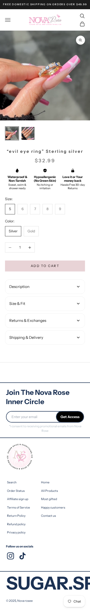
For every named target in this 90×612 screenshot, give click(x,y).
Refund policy (16, 524)
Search (11, 482)
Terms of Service (18, 507)
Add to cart (45, 266)
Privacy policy (16, 532)
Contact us (48, 516)
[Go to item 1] (12, 133)
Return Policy (16, 516)
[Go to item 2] (28, 133)
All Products (49, 491)
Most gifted (49, 499)
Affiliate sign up (17, 499)
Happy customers (53, 507)
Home (45, 482)
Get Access (70, 417)
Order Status (16, 491)
